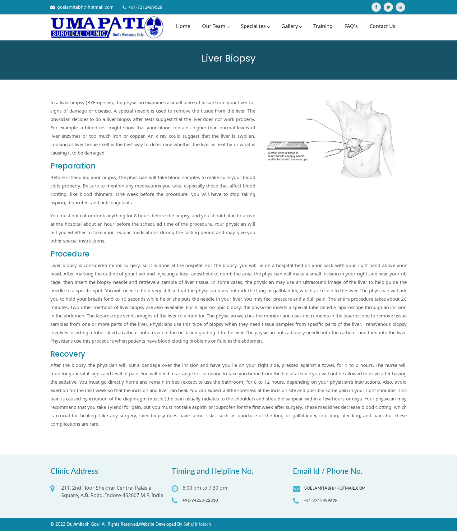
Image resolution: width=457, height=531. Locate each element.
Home (183, 26)
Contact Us (382, 26)
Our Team (213, 26)
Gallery (289, 26)
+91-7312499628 (144, 7)
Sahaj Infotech (197, 524)
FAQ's (351, 26)
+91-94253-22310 (200, 501)
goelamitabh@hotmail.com (84, 7)
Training (323, 26)
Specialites (253, 26)
